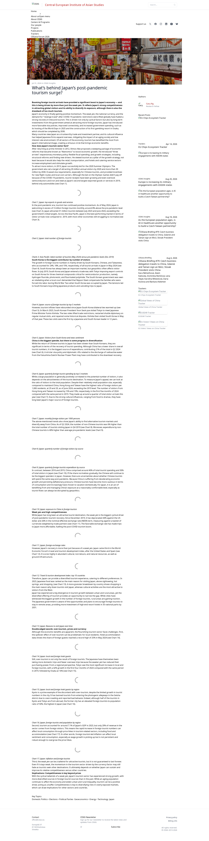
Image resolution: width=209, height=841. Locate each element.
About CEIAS (36, 19)
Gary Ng (150, 103)
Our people (36, 25)
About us (35, 16)
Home (34, 11)
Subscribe (115, 827)
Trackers (35, 33)
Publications (36, 31)
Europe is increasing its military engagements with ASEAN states (155, 183)
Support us (141, 24)
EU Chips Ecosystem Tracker (152, 147)
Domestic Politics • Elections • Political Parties (52, 799)
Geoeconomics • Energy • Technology (91, 799)
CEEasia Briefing (145, 258)
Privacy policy (171, 817)
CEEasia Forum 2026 (40, 36)
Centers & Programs (40, 22)
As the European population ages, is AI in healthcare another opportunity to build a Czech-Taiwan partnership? (157, 222)
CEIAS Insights (50, 83)
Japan (111, 799)
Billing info (172, 821)
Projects (34, 28)
